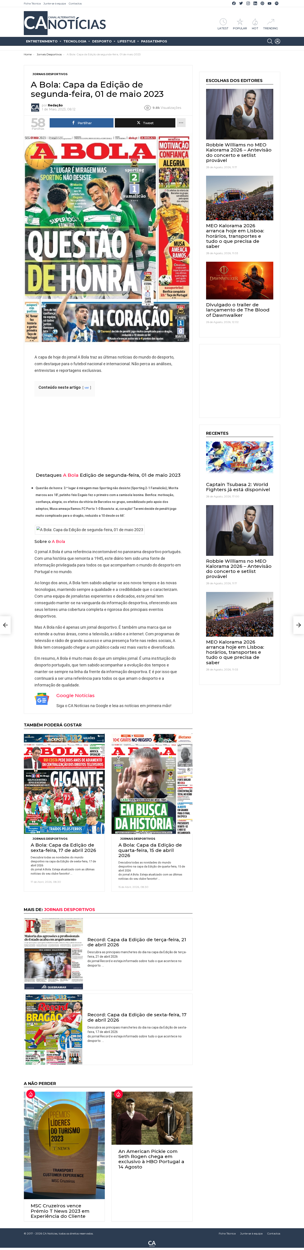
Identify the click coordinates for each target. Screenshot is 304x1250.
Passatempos (154, 41)
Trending (270, 28)
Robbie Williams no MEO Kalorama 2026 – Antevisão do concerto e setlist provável (239, 152)
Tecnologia (74, 41)
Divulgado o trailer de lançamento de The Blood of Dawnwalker (238, 310)
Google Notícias (75, 695)
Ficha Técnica (32, 3)
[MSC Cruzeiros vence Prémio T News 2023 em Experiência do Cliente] (64, 1145)
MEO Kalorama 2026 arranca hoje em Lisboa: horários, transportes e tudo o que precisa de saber (235, 236)
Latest (223, 28)
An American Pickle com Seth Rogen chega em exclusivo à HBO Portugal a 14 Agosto (151, 1159)
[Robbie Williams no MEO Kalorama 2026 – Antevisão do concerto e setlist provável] (239, 114)
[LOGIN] (277, 41)
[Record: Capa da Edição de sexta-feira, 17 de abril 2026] (53, 1029)
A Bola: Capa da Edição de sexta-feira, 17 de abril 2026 (63, 847)
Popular (240, 28)
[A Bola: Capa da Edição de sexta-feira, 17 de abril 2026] (64, 783)
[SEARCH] (270, 41)
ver (87, 388)
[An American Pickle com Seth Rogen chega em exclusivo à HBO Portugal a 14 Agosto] (152, 1118)
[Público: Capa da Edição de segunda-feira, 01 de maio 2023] (5, 625)
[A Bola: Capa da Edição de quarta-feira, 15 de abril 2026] (152, 783)
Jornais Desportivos (49, 838)
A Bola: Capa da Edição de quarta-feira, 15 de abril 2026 (150, 850)
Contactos (75, 3)
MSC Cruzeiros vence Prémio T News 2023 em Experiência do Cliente (60, 1211)
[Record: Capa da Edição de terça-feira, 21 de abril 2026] (53, 954)
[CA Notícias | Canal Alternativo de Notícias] (152, 1243)
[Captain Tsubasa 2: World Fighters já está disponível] (239, 460)
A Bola (71, 475)
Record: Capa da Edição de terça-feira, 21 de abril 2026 (136, 942)
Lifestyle (126, 41)
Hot (255, 28)
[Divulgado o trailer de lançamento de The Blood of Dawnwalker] (239, 280)
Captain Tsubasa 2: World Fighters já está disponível (238, 487)
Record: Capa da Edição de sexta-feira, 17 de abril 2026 (136, 1017)
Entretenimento (42, 41)
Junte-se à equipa (54, 3)
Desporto (102, 41)
